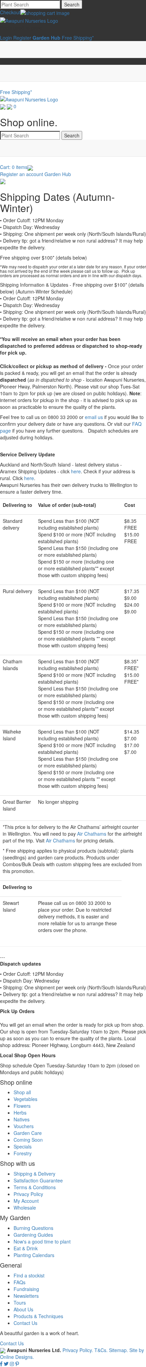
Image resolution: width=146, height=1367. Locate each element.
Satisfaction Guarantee (38, 1180)
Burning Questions (33, 1227)
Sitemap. (118, 1350)
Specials (23, 1146)
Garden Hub (57, 174)
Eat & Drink (26, 1248)
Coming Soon (28, 1139)
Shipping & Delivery (34, 1173)
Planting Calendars (34, 1255)
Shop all (22, 1092)
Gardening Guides (33, 1234)
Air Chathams (91, 833)
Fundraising (26, 1289)
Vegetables (25, 1099)
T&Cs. (101, 1350)
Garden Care (28, 1132)
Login (6, 37)
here (76, 471)
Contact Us (25, 1322)
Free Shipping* (78, 37)
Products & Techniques (38, 1316)
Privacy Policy (28, 1194)
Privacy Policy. (78, 1350)
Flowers (22, 1105)
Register (22, 37)
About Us (23, 1309)
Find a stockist (29, 1275)
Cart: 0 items (14, 167)
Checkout (10, 12)
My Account (26, 1200)
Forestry (23, 1153)
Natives (22, 1119)
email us (94, 417)
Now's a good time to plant (42, 1241)
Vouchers (24, 1126)
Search (71, 4)
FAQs (19, 1282)
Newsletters (26, 1295)
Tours (20, 1302)
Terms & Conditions (35, 1187)
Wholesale (25, 1207)
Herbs (20, 1112)
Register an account (21, 174)
